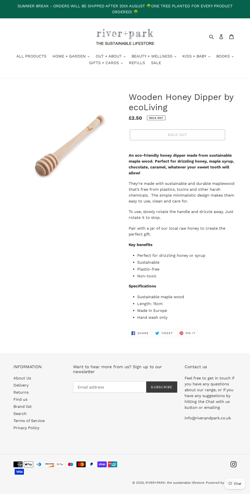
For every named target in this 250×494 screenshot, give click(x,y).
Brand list (22, 406)
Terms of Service (29, 420)
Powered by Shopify (221, 482)
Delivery (21, 385)
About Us (22, 378)
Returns (21, 392)
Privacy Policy (26, 427)
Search (20, 413)
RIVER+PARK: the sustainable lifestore (175, 482)
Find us (20, 399)
